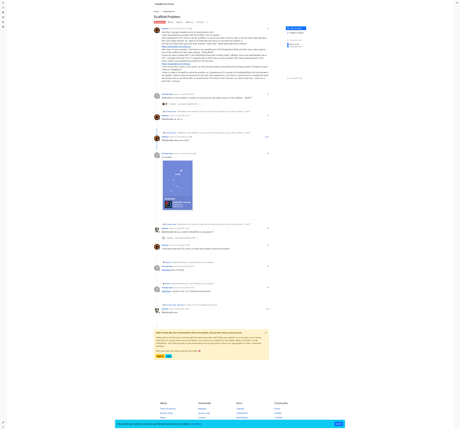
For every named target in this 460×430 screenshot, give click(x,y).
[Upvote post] (262, 87)
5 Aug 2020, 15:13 (183, 28)
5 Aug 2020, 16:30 (182, 228)
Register (160, 356)
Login (168, 356)
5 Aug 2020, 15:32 (183, 137)
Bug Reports (160, 22)
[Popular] (3, 17)
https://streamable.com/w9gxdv (176, 46)
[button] (3, 422)
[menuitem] (457, 3)
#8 (268, 266)
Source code (204, 413)
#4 (268, 137)
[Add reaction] (258, 87)
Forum (277, 408)
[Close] (266, 332)
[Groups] (3, 27)
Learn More (195, 424)
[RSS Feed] (207, 22)
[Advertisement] (230, 382)
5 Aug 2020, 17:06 (183, 245)
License (201, 417)
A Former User (167, 94)
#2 (268, 94)
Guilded (277, 413)
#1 (268, 28)
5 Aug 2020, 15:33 (187, 153)
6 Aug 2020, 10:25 (187, 288)
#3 (268, 115)
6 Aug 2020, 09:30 (187, 266)
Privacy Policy (166, 413)
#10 (267, 309)
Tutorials (240, 408)
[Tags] (3, 12)
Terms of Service (167, 408)
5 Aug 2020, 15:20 (187, 94)
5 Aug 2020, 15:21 (183, 115)
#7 (268, 245)
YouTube (278, 417)
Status (163, 417)
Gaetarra (165, 28)
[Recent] (3, 8)
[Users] (3, 22)
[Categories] (3, 3)
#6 (268, 228)
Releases (202, 408)
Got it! (339, 424)
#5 (268, 153)
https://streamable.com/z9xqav (176, 64)
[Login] (457, 3)
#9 (268, 288)
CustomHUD (242, 413)
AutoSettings (242, 417)
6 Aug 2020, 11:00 (182, 309)
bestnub (165, 228)
